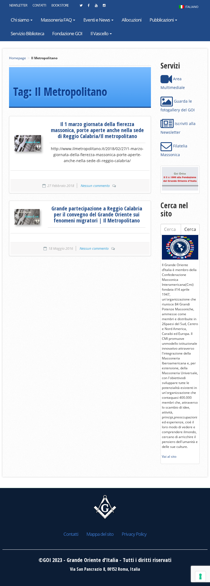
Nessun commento (95, 185)
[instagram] (104, 7)
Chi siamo (20, 20)
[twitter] (81, 7)
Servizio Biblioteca (27, 33)
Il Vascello (100, 33)
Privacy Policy (134, 534)
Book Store (60, 5)
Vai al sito (169, 456)
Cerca (190, 229)
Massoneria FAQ (56, 20)
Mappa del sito (99, 534)
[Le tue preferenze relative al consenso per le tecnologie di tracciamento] (200, 576)
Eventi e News (97, 20)
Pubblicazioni (162, 20)
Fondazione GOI (67, 33)
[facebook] (88, 7)
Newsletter (18, 5)
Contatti (39, 5)
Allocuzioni (131, 20)
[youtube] (96, 7)
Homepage (17, 58)
